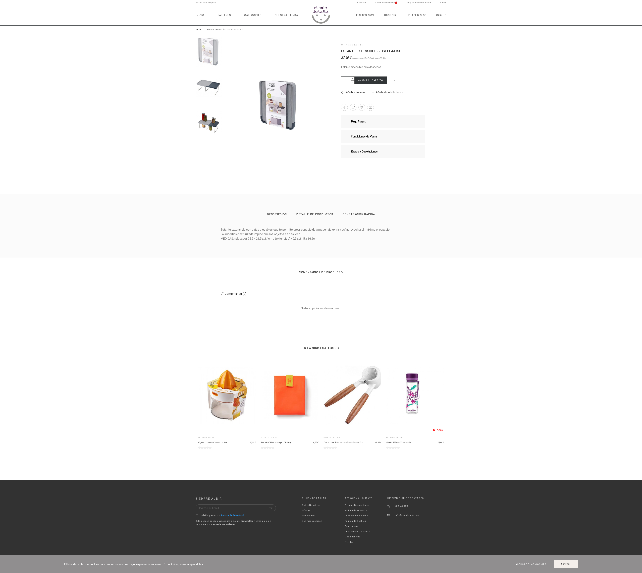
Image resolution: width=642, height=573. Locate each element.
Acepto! (566, 564)
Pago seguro (352, 526)
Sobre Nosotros (310, 505)
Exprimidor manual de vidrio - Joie (212, 442)
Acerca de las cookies (531, 564)
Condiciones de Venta (357, 515)
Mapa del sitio (352, 536)
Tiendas (349, 542)
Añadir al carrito (370, 80)
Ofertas (306, 510)
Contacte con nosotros (357, 531)
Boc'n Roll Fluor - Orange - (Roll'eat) (276, 442)
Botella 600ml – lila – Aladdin (398, 442)
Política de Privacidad (356, 510)
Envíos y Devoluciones (357, 505)
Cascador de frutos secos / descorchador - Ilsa (343, 442)
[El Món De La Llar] (321, 15)
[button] (394, 80)
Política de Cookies (355, 521)
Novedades (308, 515)
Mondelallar (352, 45)
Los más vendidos (312, 521)
